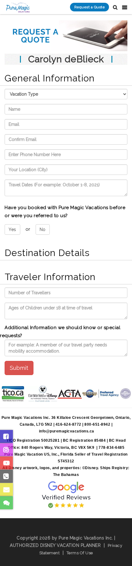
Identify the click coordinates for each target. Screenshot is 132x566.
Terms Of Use (80, 553)
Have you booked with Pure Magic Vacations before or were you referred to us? (65, 211)
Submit (19, 368)
